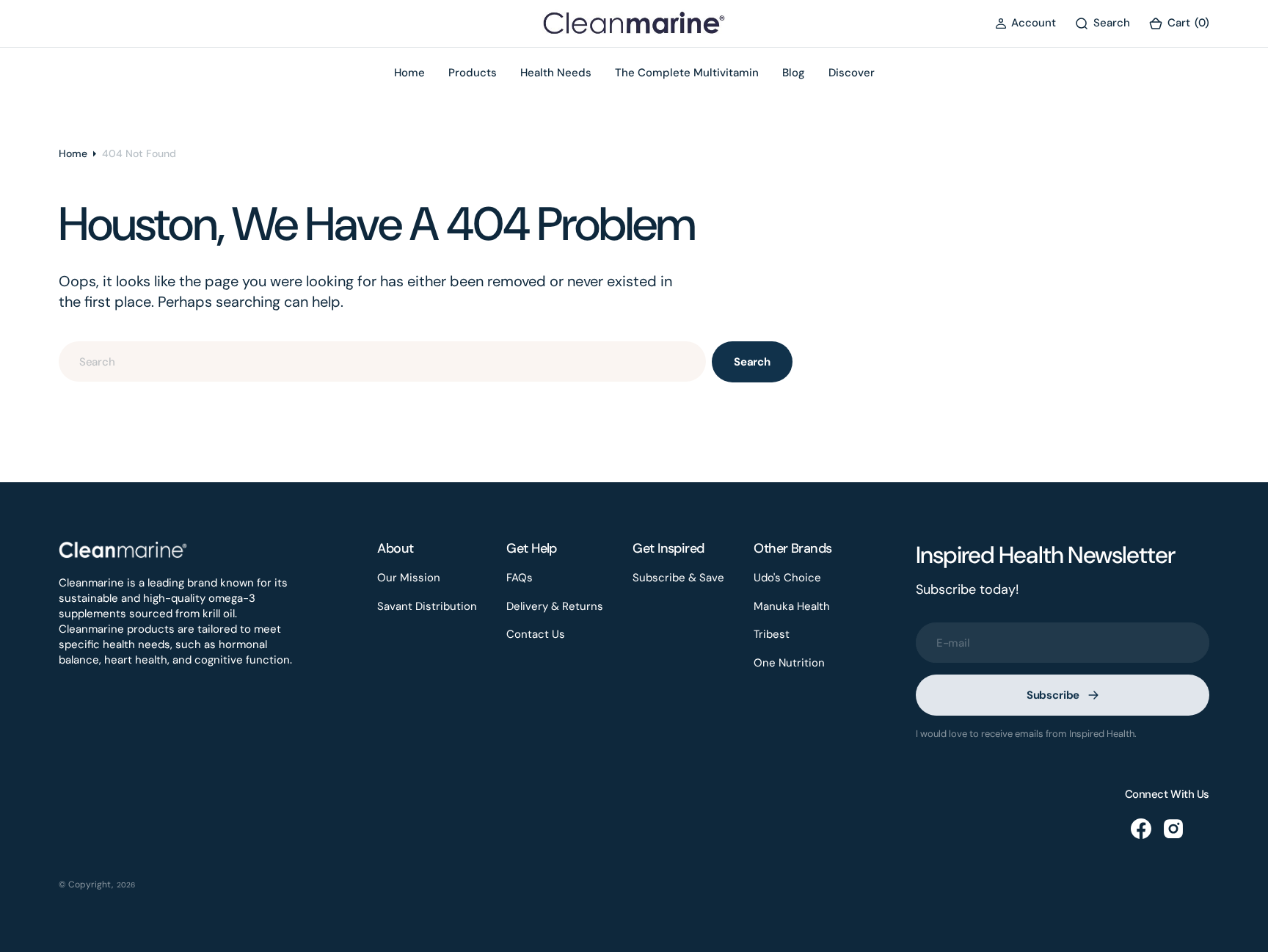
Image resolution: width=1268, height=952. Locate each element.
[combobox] (382, 361)
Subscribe (1053, 695)
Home (73, 153)
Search (752, 362)
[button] (1025, 23)
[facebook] (1141, 829)
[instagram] (1173, 829)
